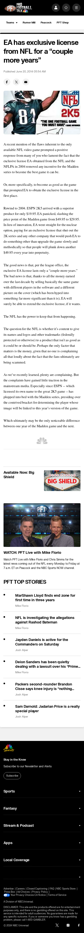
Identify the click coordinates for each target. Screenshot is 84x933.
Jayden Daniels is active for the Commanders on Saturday (41, 642)
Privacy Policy (40, 891)
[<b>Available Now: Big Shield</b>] (62, 480)
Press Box (9, 891)
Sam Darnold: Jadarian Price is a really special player (47, 708)
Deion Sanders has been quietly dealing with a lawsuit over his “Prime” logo (47, 664)
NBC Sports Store (66, 888)
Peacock (46, 22)
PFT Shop (63, 22)
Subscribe (12, 775)
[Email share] (25, 82)
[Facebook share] (7, 82)
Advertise (9, 888)
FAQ (52, 888)
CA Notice (40, 895)
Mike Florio (21, 606)
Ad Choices (23, 891)
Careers (20, 888)
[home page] (18, 7)
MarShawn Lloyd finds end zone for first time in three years (45, 597)
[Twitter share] (16, 82)
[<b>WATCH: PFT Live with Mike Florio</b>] (42, 525)
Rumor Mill (29, 22)
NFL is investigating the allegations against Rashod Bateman (44, 620)
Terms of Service (57, 895)
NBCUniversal (25, 901)
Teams (10, 22)
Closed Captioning (37, 888)
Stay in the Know (15, 760)
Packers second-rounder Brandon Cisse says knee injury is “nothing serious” (43, 686)
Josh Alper (21, 650)
